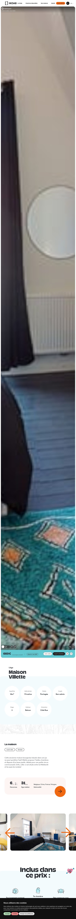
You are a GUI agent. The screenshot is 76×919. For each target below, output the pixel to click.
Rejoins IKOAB (60, 3)
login (67, 3)
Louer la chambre (59, 654)
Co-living (20, 3)
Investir (53, 3)
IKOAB (10, 3)
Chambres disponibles (31, 3)
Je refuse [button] (14, 913)
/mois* (17, 654)
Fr (71, 3)
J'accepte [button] (7, 913)
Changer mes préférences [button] (26, 913)
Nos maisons (44, 3)
